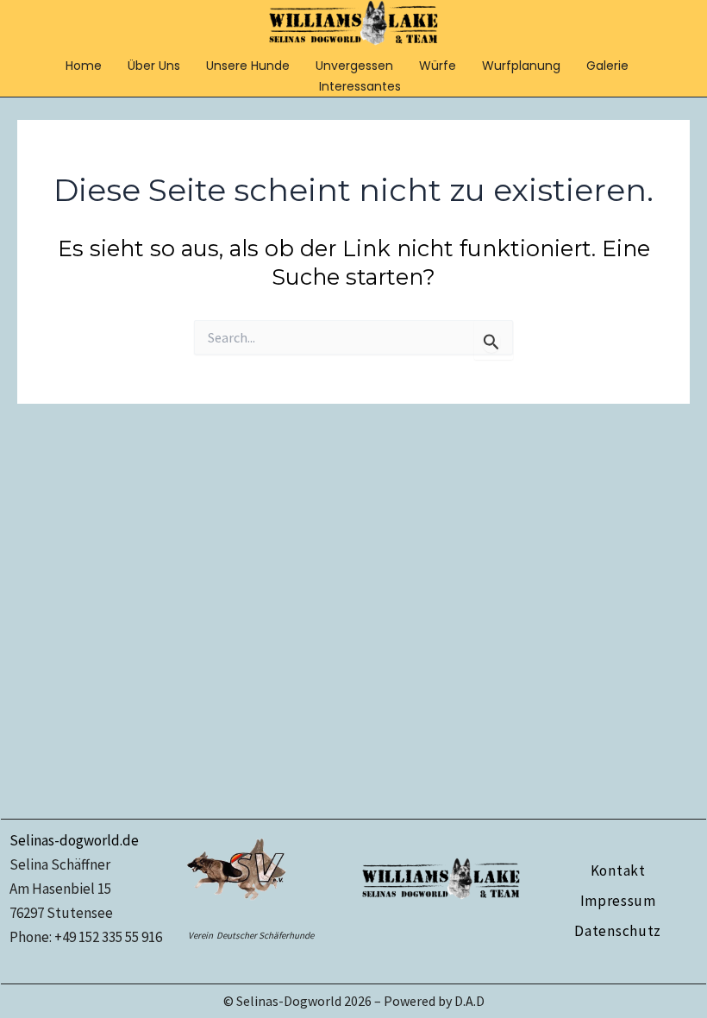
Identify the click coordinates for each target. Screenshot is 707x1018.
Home (84, 65)
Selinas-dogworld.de (74, 840)
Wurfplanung (521, 65)
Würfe (437, 65)
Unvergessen (354, 65)
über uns (154, 65)
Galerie (607, 65)
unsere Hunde (248, 65)
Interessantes (360, 86)
